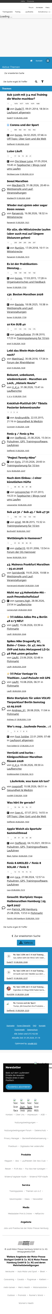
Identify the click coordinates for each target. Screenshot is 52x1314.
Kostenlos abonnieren (19, 1086)
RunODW (10, 994)
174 (29, 329)
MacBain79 (18, 185)
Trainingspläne (7, 12)
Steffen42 (11, 144)
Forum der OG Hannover (21, 552)
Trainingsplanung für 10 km (33, 338)
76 (26, 807)
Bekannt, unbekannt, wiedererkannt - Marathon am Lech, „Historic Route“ (27, 379)
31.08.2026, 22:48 (22, 994)
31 (15, 543)
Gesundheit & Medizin (30, 421)
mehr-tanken (9, 1287)
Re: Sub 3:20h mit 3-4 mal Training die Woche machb (29, 955)
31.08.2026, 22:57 (21, 978)
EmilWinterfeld (13, 774)
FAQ (34, 1025)
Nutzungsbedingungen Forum (17, 1130)
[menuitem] (39, 61)
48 (30, 487)
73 (15, 807)
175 (34, 329)
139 (20, 273)
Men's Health (24, 1287)
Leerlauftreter (23, 334)
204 (20, 242)
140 (25, 273)
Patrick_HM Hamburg (24, 909)
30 (15, 838)
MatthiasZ (18, 358)
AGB (43, 1114)
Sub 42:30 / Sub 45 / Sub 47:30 (28, 512)
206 (29, 242)
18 (19, 156)
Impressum (32, 1114)
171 (15, 329)
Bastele (19, 304)
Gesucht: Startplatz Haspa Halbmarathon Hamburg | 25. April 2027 (26, 901)
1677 (21, 103)
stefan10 (20, 548)
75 (23, 807)
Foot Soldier (22, 736)
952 (29, 130)
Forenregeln (20, 1029)
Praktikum (12, 1146)
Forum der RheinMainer (21, 362)
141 (29, 273)
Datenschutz (32, 1029)
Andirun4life (22, 417)
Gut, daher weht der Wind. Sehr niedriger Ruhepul (29, 957)
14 (23, 872)
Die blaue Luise (24, 161)
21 (30, 156)
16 (30, 872)
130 (15, 517)
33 (23, 543)
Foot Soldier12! (13, 745)
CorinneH (11, 426)
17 (15, 156)
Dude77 (19, 108)
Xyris (18, 461)
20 (26, 156)
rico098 (10, 795)
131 (20, 517)
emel (9, 343)
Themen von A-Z (33, 1191)
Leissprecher (22, 492)
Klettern (42, 1279)
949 (15, 130)
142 (34, 273)
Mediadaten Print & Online (20, 1213)
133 (29, 517)
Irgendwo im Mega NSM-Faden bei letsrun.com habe (29, 990)
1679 (32, 103)
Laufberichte (14, 391)
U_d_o (15, 387)
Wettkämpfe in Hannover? (24, 538)
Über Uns (20, 1114)
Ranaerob (17, 213)
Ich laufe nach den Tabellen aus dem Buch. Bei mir (29, 974)
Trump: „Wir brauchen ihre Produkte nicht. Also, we (29, 1006)
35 (30, 543)
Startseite (10, 1025)
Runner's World (36, 1295)
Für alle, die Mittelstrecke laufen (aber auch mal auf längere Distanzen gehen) (28, 233)
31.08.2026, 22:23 (22, 1010)
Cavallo (20, 1279)
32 (19, 543)
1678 (27, 103)
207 (34, 242)
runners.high (22, 600)
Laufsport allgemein (19, 112)
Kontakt (9, 1114)
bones (18, 135)
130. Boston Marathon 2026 (25, 294)
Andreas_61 (19, 710)
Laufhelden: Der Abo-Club (34, 1161)
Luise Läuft (14, 151)
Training (17, 12)
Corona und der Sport (24, 125)
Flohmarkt (13, 628)
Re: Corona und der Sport (24, 1003)
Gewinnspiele (15, 1199)
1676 (16, 103)
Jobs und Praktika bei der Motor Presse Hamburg (26, 1228)
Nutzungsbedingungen (25, 1122)
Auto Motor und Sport (27, 1271)
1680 (38, 103)
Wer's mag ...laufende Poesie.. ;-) (29, 726)
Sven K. (19, 812)
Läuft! (15, 625)
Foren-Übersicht (23, 1025)
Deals (27, 1199)
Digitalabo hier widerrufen (32, 1146)
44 (15, 487)
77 (30, 807)
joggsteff (17, 786)
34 (26, 543)
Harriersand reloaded (16, 585)
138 (15, 273)
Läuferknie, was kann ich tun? (30, 781)
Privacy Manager (11, 1138)
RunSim (19, 247)
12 (15, 872)
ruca (17, 877)
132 (25, 517)
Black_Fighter (12, 856)
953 (34, 130)
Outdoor (11, 1295)
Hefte (23, 1)
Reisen (8, 1169)
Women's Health (26, 1303)
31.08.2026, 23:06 (21, 962)
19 (23, 156)
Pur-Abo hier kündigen (35, 1169)
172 (20, 329)
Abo (17, 1161)
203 (15, 242)
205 (25, 242)
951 (25, 130)
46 (23, 487)
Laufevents (29, 12)
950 (20, 130)
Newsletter (38, 1199)
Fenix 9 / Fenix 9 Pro (20, 433)
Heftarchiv (39, 1213)
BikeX (42, 1271)
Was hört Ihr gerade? (21, 802)
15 (26, 872)
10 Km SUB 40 (16, 324)
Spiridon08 (18, 572)
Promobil (22, 1295)
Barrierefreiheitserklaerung (34, 1138)
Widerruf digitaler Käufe (15, 1177)
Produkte (30, 1)
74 (19, 807)
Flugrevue (31, 1279)
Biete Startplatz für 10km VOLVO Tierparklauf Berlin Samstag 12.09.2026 (28, 702)
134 (34, 517)
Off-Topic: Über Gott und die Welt (26, 138)
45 (19, 487)
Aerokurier (9, 1271)
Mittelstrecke (14, 217)
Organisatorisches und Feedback (26, 282)
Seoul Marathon (17, 181)
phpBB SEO (32, 1043)
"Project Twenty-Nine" (21, 457)
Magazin (8, 1161)
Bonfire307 (11, 531)
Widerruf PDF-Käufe (38, 1177)
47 (26, 487)
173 (25, 329)
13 (19, 872)
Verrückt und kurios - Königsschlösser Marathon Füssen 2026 (24, 757)
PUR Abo (18, 1169)
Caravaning (9, 1279)
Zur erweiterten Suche (14, 73)
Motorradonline (40, 1287)
